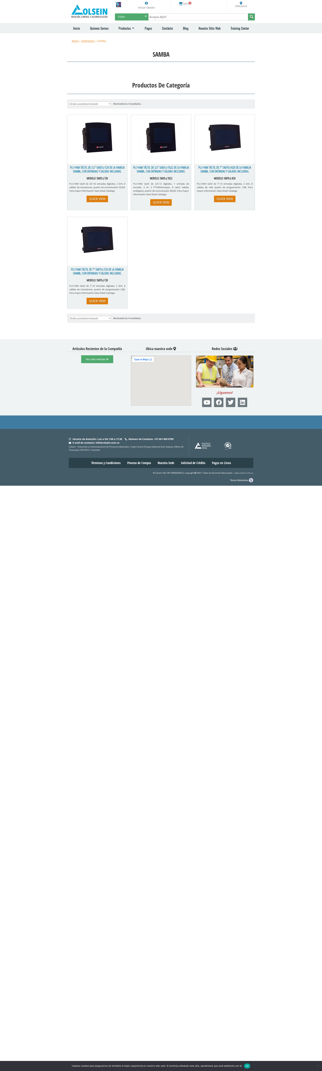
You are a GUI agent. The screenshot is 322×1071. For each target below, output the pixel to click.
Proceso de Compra (139, 463)
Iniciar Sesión (146, 7)
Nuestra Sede (166, 463)
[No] (317, 1066)
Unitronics (88, 41)
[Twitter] (230, 402)
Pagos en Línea (221, 463)
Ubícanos (241, 6)
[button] (127, 28)
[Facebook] (218, 402)
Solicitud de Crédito (193, 463)
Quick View (97, 199)
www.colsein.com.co (243, 472)
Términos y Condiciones (106, 463)
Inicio (75, 41)
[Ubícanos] (241, 3)
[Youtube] (206, 402)
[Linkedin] (242, 402)
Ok (247, 1065)
